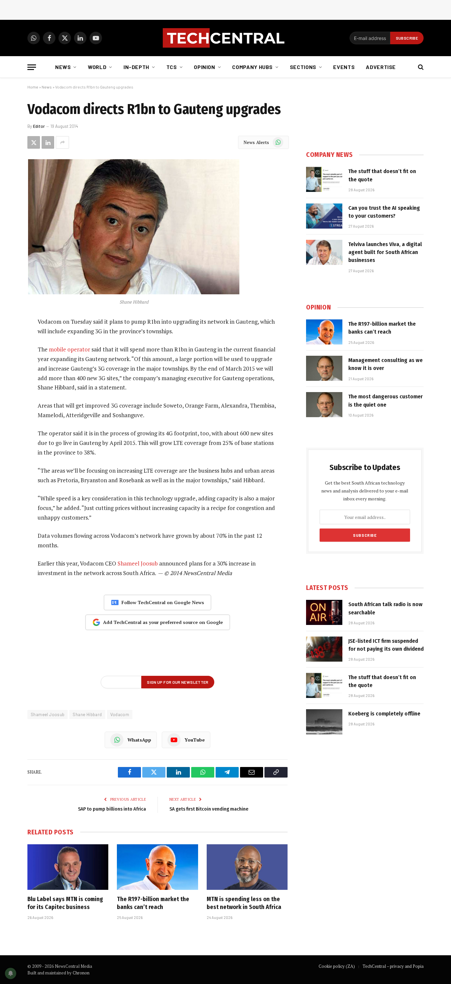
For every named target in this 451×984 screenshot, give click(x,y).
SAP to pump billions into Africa (112, 809)
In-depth (136, 67)
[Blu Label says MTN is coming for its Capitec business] (67, 867)
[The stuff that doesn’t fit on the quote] (324, 179)
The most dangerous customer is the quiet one (385, 400)
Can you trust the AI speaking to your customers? (384, 211)
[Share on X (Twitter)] (33, 142)
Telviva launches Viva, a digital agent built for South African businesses (385, 252)
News (63, 67)
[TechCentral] (225, 38)
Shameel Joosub (138, 563)
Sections (303, 67)
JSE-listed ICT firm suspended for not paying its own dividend (386, 645)
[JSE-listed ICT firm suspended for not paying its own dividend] (324, 649)
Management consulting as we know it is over (385, 364)
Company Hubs (252, 67)
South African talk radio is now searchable (385, 608)
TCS (171, 67)
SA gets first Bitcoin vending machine (208, 809)
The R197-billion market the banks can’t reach (153, 903)
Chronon (81, 973)
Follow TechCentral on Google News (162, 602)
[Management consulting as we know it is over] (324, 368)
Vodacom (119, 714)
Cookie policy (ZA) (337, 966)
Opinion (204, 67)
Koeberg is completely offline (384, 713)
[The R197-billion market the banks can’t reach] (157, 867)
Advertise (381, 67)
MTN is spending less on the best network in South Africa (244, 903)
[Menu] (31, 67)
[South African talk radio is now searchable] (324, 612)
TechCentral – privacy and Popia (393, 966)
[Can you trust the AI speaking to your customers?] (324, 216)
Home (32, 87)
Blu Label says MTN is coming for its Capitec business (65, 903)
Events (344, 67)
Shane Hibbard (87, 714)
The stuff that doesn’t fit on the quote (382, 175)
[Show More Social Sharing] (62, 142)
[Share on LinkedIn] (48, 142)
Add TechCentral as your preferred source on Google (163, 622)
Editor (39, 126)
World (97, 67)
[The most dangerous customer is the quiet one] (324, 404)
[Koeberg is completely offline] (324, 721)
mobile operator (69, 349)
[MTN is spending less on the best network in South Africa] (247, 867)
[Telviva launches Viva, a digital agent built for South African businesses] (324, 252)
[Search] (420, 67)
